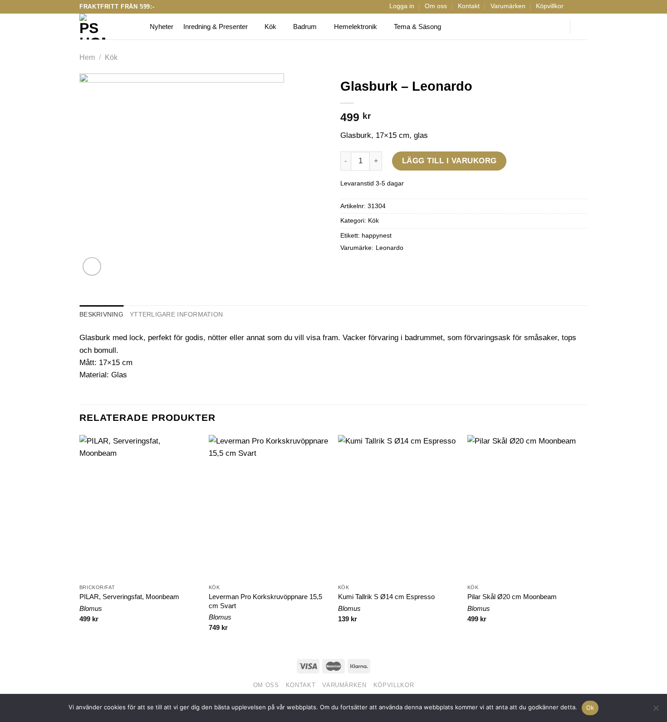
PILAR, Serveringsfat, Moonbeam (129, 596)
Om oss (436, 6)
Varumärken (507, 6)
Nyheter (161, 26)
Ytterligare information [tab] (176, 314)
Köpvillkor (550, 6)
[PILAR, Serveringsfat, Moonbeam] (139, 507)
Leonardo (389, 247)
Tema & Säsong (417, 26)
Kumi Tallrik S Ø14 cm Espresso (386, 596)
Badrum (305, 26)
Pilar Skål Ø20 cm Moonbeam (512, 596)
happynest (377, 235)
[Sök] (557, 26)
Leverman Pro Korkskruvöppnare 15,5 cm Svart (265, 601)
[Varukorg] (583, 27)
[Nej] (655, 710)
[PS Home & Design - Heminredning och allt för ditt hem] (107, 26)
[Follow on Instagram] (583, 6)
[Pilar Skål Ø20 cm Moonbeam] (527, 507)
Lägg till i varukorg (449, 160)
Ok (590, 707)
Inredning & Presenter (215, 26)
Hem (87, 57)
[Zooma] (92, 266)
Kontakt (469, 6)
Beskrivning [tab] (101, 314)
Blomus (90, 608)
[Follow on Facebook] (574, 6)
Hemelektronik (355, 26)
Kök (270, 26)
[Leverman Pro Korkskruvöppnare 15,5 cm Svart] (269, 507)
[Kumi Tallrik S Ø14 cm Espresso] (398, 507)
